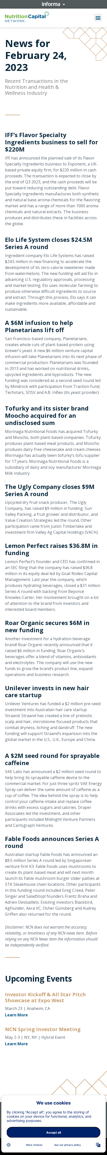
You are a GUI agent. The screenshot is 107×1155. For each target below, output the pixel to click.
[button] (98, 17)
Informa (53, 4)
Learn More (16, 1015)
